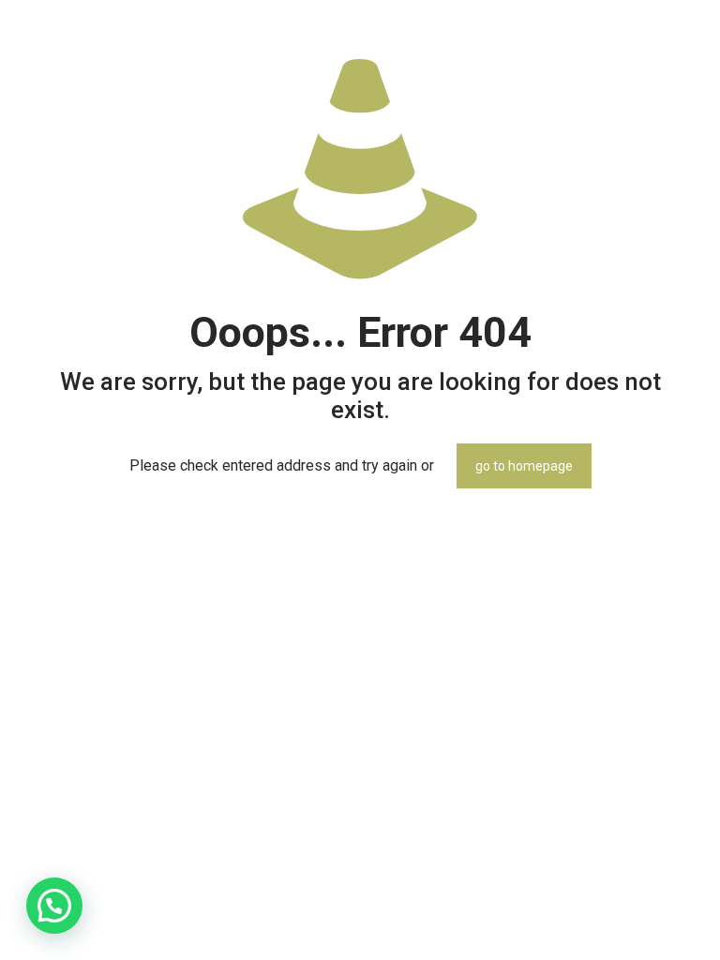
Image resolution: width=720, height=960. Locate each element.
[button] (54, 906)
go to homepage (524, 465)
